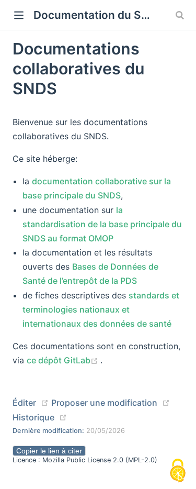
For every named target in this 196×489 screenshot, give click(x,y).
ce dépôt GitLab (63, 360)
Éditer (24, 402)
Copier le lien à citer (49, 451)
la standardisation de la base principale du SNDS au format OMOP (102, 224)
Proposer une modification (104, 402)
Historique (33, 417)
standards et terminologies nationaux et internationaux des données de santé (100, 309)
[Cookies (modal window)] (177, 471)
